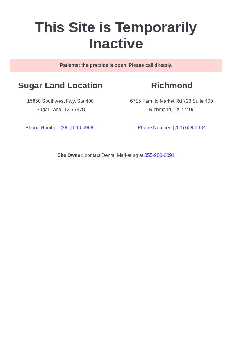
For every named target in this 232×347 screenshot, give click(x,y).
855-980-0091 (159, 155)
